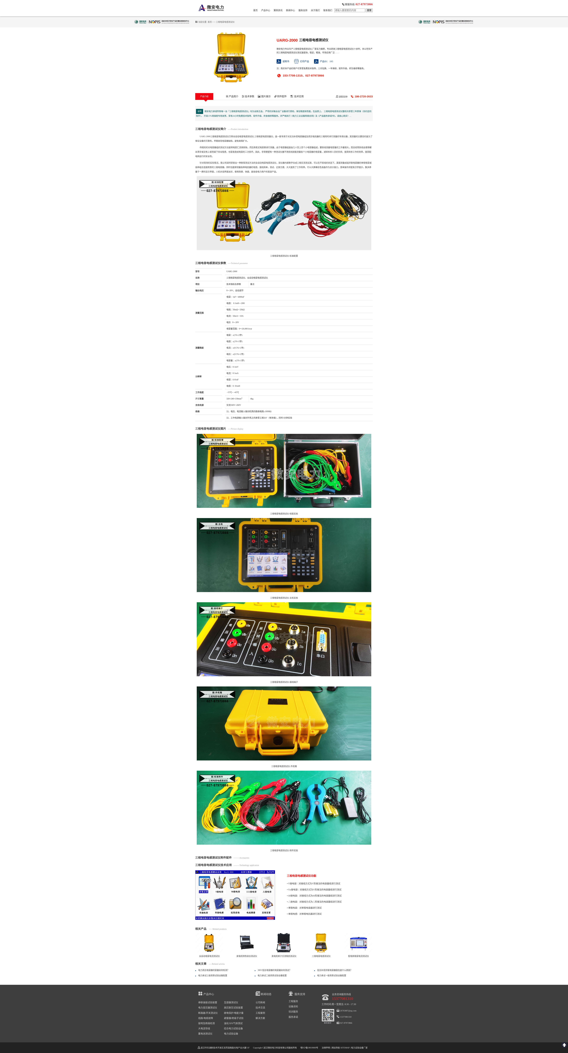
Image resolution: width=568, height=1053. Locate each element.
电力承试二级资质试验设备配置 (272, 975)
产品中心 (265, 10)
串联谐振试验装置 (207, 1002)
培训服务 (293, 1011)
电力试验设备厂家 (359, 1048)
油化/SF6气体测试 (233, 1023)
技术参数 (249, 96)
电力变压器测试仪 (207, 1007)
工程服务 (293, 1001)
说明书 (286, 61)
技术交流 (260, 1007)
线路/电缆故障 (205, 1018)
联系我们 (327, 10)
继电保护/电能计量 (233, 1013)
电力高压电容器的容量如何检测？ (213, 970)
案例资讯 (278, 10)
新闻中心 (290, 10)
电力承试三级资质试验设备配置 (212, 975)
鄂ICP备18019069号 (309, 1048)
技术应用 (299, 96)
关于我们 (315, 10)
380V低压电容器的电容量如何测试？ (274, 970)
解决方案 (260, 1018)
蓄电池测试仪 (205, 1033)
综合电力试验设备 (233, 1028)
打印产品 (304, 61)
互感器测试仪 (231, 1002)
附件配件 (282, 96)
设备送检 (293, 1006)
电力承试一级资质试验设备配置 (331, 975)
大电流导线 (204, 1028)
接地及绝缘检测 (206, 1023)
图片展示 (266, 96)
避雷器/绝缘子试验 (233, 1018)
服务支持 (302, 10)
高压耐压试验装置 (233, 1007)
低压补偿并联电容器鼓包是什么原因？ (334, 970)
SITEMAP (345, 1048)
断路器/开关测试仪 (208, 1013)
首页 (255, 10)
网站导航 (336, 1048)
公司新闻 (260, 1002)
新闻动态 (266, 994)
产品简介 (233, 96)
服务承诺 (293, 1017)
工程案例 (260, 1013)
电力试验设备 (231, 1033)
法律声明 (326, 1048)
